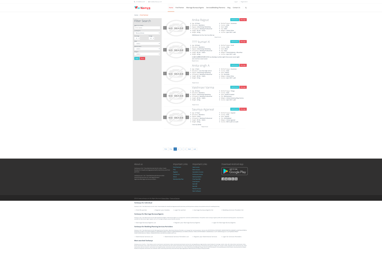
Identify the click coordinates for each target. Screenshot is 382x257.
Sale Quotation (196, 177)
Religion (136, 51)
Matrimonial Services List (144, 237)
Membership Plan (178, 179)
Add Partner (234, 19)
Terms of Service (175, 198)
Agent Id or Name (138, 25)
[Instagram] (226, 179)
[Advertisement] (147, 91)
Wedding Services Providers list (233, 210)
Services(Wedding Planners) (215, 8)
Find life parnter (141, 210)
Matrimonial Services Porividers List (177, 237)
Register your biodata (162, 210)
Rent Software (196, 191)
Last (194, 149)
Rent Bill (194, 184)
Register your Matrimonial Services (205, 237)
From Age (136, 36)
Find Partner (179, 8)
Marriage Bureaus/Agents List (146, 223)
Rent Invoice (196, 169)
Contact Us (236, 8)
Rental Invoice (196, 189)
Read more (218, 37)
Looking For (137, 30)
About (175, 177)
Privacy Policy (165, 198)
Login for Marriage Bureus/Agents (224, 223)
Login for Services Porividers (232, 237)
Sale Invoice (195, 167)
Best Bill (194, 186)
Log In (236, 2)
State (135, 41)
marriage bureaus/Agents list (203, 210)
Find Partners (177, 167)
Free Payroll (195, 181)
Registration (244, 2)
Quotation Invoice (197, 172)
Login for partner (180, 210)
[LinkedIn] (232, 179)
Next (189, 149)
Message (243, 19)
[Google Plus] (229, 179)
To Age (150, 36)
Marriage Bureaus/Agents (195, 8)
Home (171, 8)
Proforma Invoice (197, 174)
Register (175, 172)
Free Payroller (196, 179)
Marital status (137, 46)
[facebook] (223, 179)
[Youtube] (236, 179)
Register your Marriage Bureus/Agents (187, 223)
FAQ (174, 169)
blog (228, 8)
